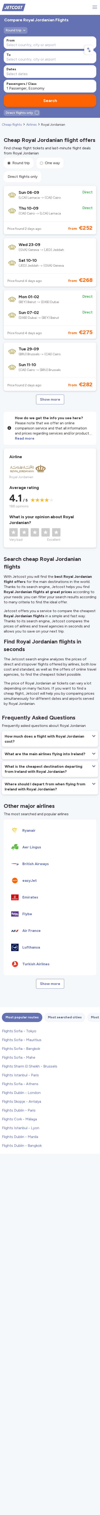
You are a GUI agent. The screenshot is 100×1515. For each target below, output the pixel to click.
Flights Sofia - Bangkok (21, 1048)
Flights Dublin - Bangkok (22, 1145)
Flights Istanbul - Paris (20, 1075)
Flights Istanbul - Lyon (20, 1128)
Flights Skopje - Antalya (21, 1101)
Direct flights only (22, 176)
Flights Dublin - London (21, 1092)
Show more (50, 399)
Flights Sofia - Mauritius (21, 1040)
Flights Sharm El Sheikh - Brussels (29, 1066)
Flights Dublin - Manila (20, 1137)
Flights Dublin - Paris (19, 1110)
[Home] (14, 7)
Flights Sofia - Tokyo (19, 1031)
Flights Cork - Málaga (19, 1119)
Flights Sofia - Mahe (18, 1057)
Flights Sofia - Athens (20, 1084)
